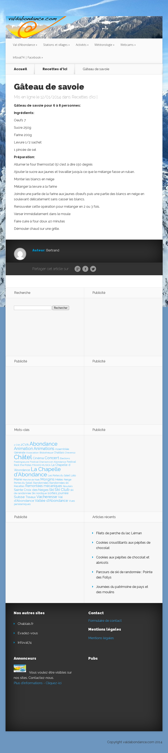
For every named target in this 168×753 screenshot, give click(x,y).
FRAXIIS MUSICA (41, 465)
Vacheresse (46, 496)
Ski (51, 490)
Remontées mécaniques (43, 486)
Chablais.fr (25, 624)
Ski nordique (39, 493)
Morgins (47, 479)
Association (32, 452)
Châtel (23, 457)
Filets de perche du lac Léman (119, 533)
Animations (44, 448)
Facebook (85, 269)
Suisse (19, 497)
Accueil (20, 69)
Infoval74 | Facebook (28, 57)
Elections (65, 458)
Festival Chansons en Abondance (48, 461)
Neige (67, 479)
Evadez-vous (28, 633)
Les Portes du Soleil (59, 475)
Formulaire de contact (105, 621)
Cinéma (38, 458)
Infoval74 (25, 643)
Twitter (93, 269)
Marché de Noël (31, 479)
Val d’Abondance (25, 45)
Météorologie (104, 45)
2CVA (25, 444)
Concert (52, 457)
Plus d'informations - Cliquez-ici (37, 683)
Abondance (44, 444)
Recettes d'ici (55, 69)
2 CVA (17, 445)
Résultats (68, 486)
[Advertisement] (114, 326)
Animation (23, 448)
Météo (59, 479)
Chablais (59, 452)
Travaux (31, 497)
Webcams (128, 45)
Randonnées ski (59, 482)
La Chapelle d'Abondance (37, 472)
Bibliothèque (46, 452)
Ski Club (62, 489)
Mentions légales (101, 638)
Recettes (19, 486)
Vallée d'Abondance (51, 500)
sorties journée (58, 493)
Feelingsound (21, 461)
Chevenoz (70, 452)
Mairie (18, 479)
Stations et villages (56, 45)
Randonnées (41, 482)
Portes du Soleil (23, 482)
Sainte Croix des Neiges (31, 490)
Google (77, 269)
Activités (82, 45)
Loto (73, 475)
